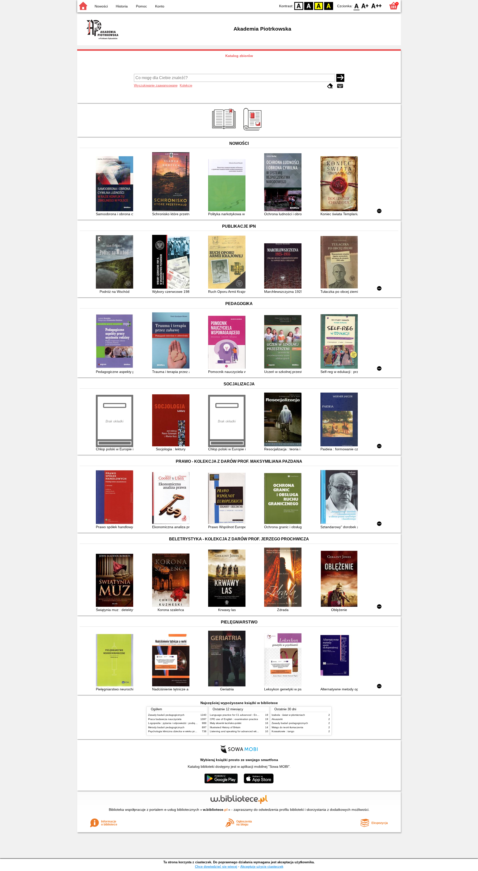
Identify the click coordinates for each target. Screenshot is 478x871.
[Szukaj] (340, 78)
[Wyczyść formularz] (330, 86)
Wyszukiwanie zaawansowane (156, 85)
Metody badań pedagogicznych (166, 727)
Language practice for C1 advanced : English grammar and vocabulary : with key (256, 715)
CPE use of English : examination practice (234, 719)
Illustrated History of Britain (225, 727)
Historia (122, 6)
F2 (376, 5)
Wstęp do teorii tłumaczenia (287, 727)
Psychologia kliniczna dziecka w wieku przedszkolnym (178, 731)
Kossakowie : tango (283, 731)
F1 (365, 5)
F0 (356, 5)
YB (318, 5)
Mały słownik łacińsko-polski (225, 723)
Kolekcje (186, 85)
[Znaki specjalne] (340, 86)
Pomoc (141, 6)
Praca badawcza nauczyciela (164, 719)
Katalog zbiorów (239, 56)
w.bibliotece (215, 810)
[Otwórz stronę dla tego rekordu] (116, 184)
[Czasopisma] (253, 131)
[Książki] (224, 131)
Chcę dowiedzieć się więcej (216, 867)
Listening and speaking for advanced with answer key (241, 731)
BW (308, 5)
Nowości (101, 6)
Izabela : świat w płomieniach (288, 715)
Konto (159, 6)
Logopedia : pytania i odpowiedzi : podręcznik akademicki (181, 723)
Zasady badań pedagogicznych (166, 715)
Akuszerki (277, 719)
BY (328, 5)
